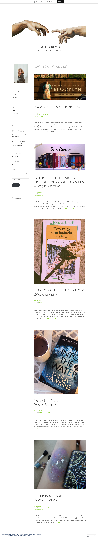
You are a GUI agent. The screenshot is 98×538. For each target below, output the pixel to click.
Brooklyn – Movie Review (57, 107)
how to (14, 100)
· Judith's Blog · (47, 47)
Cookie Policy (28, 535)
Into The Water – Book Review (49, 402)
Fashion (14, 120)
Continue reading (69, 208)
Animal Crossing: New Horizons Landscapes (17, 144)
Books (40, 194)
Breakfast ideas (16, 139)
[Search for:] (21, 126)
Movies (49, 115)
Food (13, 110)
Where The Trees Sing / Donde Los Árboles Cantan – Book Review (59, 182)
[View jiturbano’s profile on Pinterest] (17, 156)
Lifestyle (14, 97)
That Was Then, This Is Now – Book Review (60, 292)
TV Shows (15, 113)
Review (57, 115)
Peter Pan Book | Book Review (49, 498)
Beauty (14, 104)
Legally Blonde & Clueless (18, 141)
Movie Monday (43, 115)
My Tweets (14, 165)
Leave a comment (38, 116)
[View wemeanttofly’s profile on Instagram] (15, 156)
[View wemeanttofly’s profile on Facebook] (12, 156)
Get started (60, 1)
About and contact (17, 88)
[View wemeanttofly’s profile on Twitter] (14, 156)
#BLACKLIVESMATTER (18, 148)
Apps (13, 117)
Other (53, 115)
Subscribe (16, 169)
